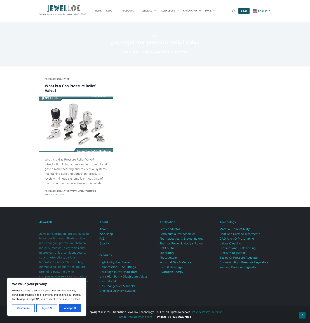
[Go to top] (302, 315)
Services (147, 10)
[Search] (233, 11)
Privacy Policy (201, 312)
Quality (104, 243)
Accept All (70, 308)
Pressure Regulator (57, 79)
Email (244, 10)
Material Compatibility (235, 229)
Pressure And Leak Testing (238, 248)
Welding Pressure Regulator (238, 267)
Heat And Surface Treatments (240, 234)
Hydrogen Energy (171, 272)
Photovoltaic (168, 257)
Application (190, 10)
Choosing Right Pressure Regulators (244, 262)
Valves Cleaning (230, 243)
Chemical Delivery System (117, 290)
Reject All (46, 308)
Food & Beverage (171, 267)
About (110, 10)
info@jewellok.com (135, 317)
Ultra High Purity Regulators (118, 272)
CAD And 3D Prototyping (237, 238)
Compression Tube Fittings (117, 267)
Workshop (106, 234)
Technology (167, 10)
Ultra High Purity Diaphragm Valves (123, 276)
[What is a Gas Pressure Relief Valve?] (76, 124)
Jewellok (45, 222)
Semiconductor (169, 229)
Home (98, 10)
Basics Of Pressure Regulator (239, 257)
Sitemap (217, 312)
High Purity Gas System (115, 262)
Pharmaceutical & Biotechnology (181, 238)
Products (128, 10)
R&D (102, 238)
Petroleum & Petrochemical (177, 234)
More (208, 10)
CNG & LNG (167, 248)
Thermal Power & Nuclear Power (181, 243)
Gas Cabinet (107, 281)
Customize (23, 308)
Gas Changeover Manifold (117, 286)
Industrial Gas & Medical (175, 262)
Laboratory (167, 253)
